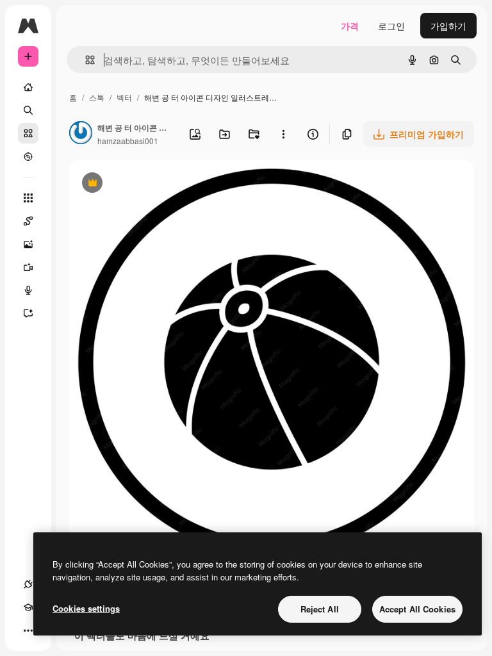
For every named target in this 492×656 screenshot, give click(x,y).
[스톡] (28, 133)
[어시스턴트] (28, 313)
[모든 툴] (28, 198)
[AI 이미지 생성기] (28, 244)
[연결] (28, 584)
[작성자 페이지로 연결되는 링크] (80, 134)
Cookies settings (86, 608)
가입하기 (448, 25)
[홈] (28, 87)
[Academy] (28, 607)
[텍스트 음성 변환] (28, 290)
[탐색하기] (28, 156)
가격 (350, 25)
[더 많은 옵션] (283, 134)
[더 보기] (28, 630)
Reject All (319, 609)
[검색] (28, 110)
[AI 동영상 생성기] (28, 267)
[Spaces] (28, 221)
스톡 (96, 97)
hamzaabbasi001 (127, 140)
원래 (142, 184)
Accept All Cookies (417, 609)
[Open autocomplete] (84, 60)
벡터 (124, 97)
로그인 (391, 25)
